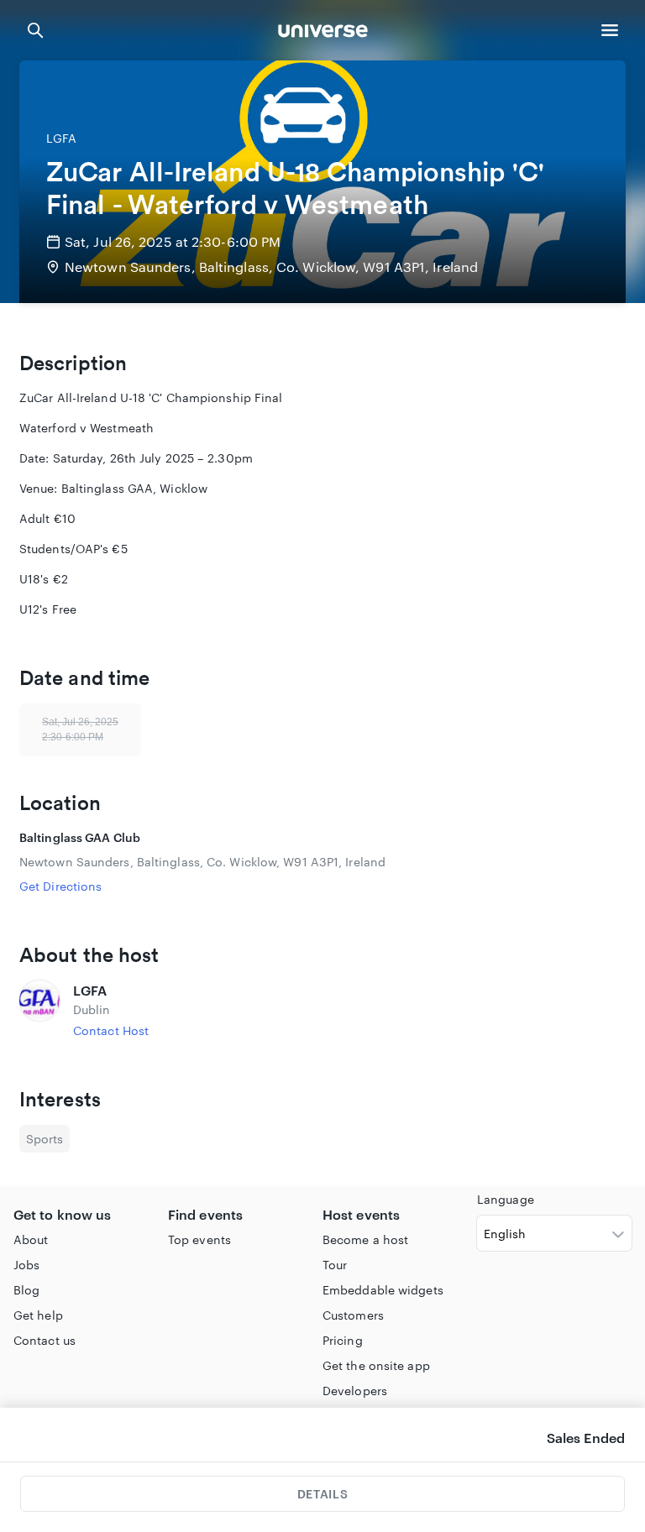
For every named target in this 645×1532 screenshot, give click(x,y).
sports (44, 1139)
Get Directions (60, 886)
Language (505, 1199)
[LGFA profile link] (39, 1009)
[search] (35, 30)
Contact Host (111, 1030)
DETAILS (322, 1494)
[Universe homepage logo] (323, 33)
